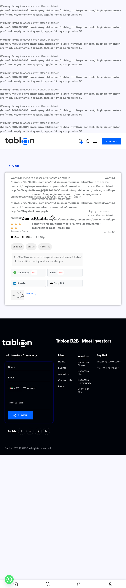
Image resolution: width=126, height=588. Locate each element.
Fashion (18, 246)
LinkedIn (21, 283)
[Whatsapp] (9, 579)
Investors (83, 356)
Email (56, 272)
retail (32, 246)
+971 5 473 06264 (108, 367)
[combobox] (15, 388)
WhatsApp (27, 272)
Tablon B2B (11, 448)
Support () (31, 295)
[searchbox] (29, 403)
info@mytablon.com (109, 361)
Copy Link (59, 283)
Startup (46, 246)
